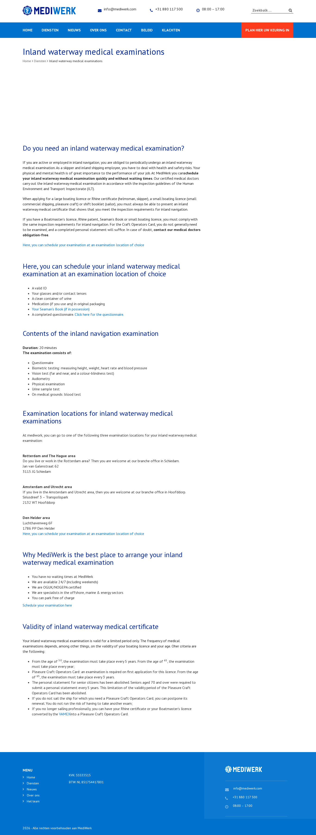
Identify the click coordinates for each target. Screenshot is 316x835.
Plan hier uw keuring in (267, 30)
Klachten (171, 30)
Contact (124, 30)
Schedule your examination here (47, 605)
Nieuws (74, 30)
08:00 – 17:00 (213, 9)
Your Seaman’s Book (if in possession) (61, 309)
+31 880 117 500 (169, 9)
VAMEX (64, 714)
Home (27, 30)
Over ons (98, 30)
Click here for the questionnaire (99, 314)
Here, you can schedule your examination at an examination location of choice (83, 245)
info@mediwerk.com (120, 9)
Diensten (50, 30)
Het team (33, 801)
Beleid (147, 30)
